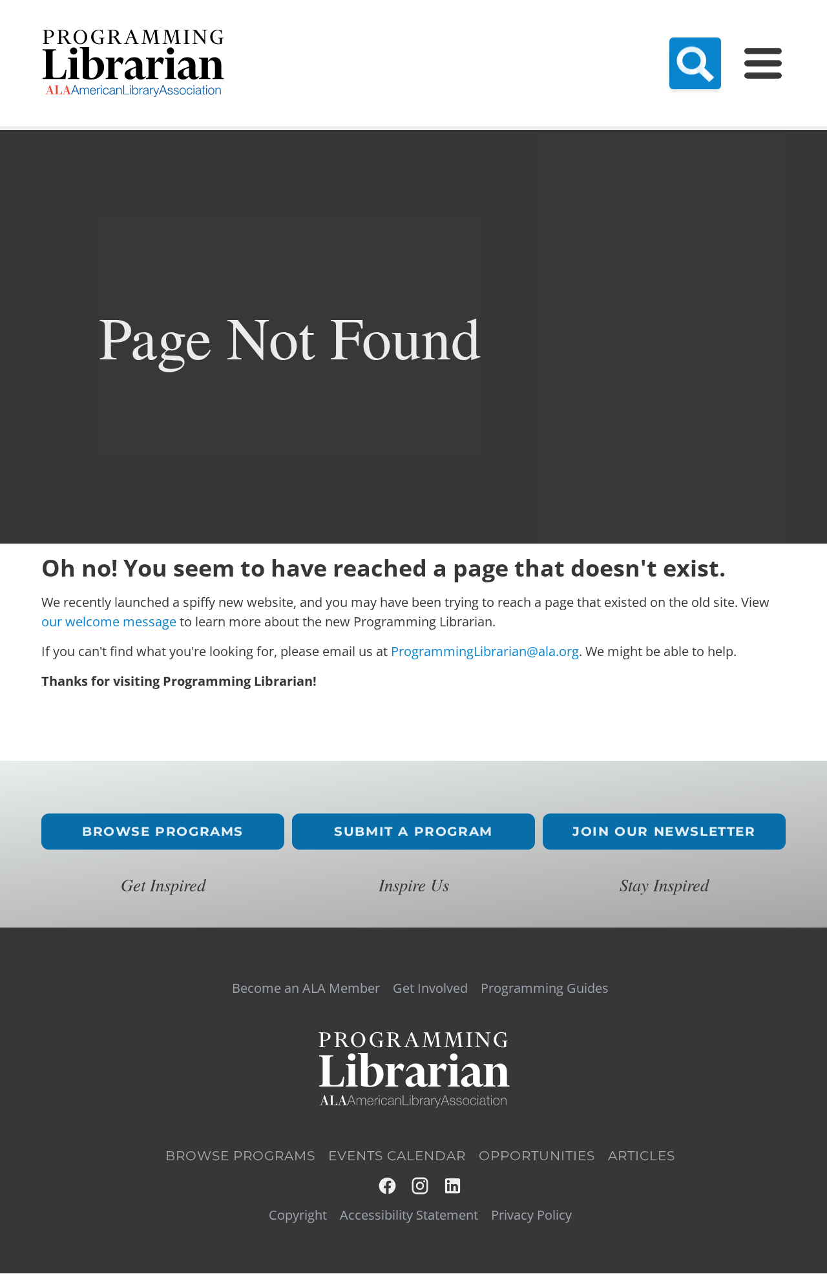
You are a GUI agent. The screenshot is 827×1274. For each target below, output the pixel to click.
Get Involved (430, 988)
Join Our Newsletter (663, 831)
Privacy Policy (531, 1215)
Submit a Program (413, 831)
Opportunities (537, 1155)
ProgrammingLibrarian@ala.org (485, 651)
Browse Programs (163, 831)
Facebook (388, 1186)
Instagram (421, 1186)
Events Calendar (397, 1155)
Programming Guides (545, 988)
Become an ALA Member (306, 988)
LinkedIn (453, 1186)
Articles (641, 1155)
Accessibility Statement (409, 1215)
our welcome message (108, 621)
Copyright (298, 1215)
